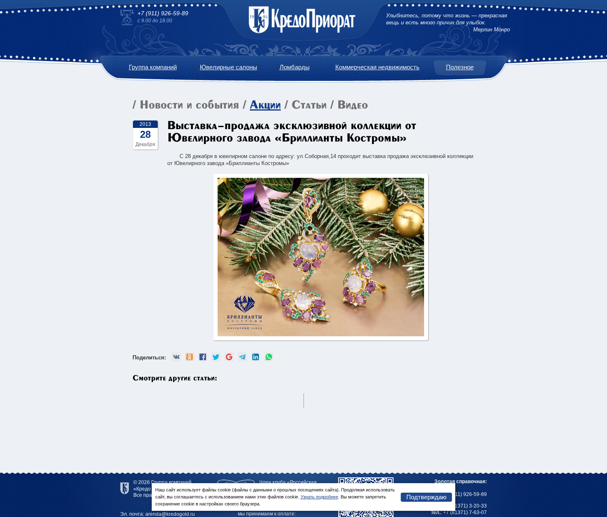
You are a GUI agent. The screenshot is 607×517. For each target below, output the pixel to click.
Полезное (460, 67)
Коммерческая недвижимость (377, 67)
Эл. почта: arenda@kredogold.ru (157, 514)
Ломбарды (295, 67)
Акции (265, 105)
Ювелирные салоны (228, 67)
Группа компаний (153, 67)
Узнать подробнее (319, 496)
